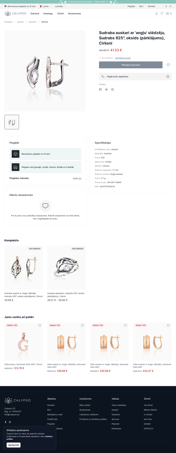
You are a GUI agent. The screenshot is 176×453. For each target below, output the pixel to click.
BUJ (141, 6)
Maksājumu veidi (54, 414)
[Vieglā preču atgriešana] (167, 76)
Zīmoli (60, 13)
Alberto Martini (150, 410)
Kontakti (151, 6)
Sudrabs (32, 22)
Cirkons (44, 22)
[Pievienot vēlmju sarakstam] (39, 325)
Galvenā (35, 13)
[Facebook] (166, 6)
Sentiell (147, 424)
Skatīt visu (77, 178)
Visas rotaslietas (119, 405)
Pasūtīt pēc (52, 419)
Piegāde (131, 6)
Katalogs (48, 13)
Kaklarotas (116, 428)
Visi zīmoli (148, 405)
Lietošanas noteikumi (88, 414)
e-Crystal (148, 414)
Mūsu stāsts (84, 405)
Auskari (20, 22)
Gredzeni (116, 414)
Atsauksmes (74, 13)
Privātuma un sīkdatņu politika (93, 419)
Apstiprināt (13, 445)
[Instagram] (170, 6)
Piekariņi (115, 424)
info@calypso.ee (11, 414)
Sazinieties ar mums (123, 58)
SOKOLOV (148, 428)
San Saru (148, 419)
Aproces (115, 419)
